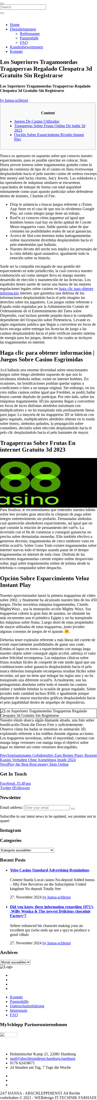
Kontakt (16, 51)
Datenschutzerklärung (27, 1006)
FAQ (24, 42)
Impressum (18, 1010)
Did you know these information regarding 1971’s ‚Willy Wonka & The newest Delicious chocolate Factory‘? (51, 911)
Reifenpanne (30, 33)
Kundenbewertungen (26, 47)
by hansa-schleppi (14, 100)
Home (15, 25)
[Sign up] (73, 809)
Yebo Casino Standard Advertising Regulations (49, 870)
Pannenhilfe (29, 38)
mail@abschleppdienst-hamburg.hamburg (42, 1058)
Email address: (12, 807)
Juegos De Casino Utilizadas (36, 121)
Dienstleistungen (23, 29)
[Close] (2, 3)
